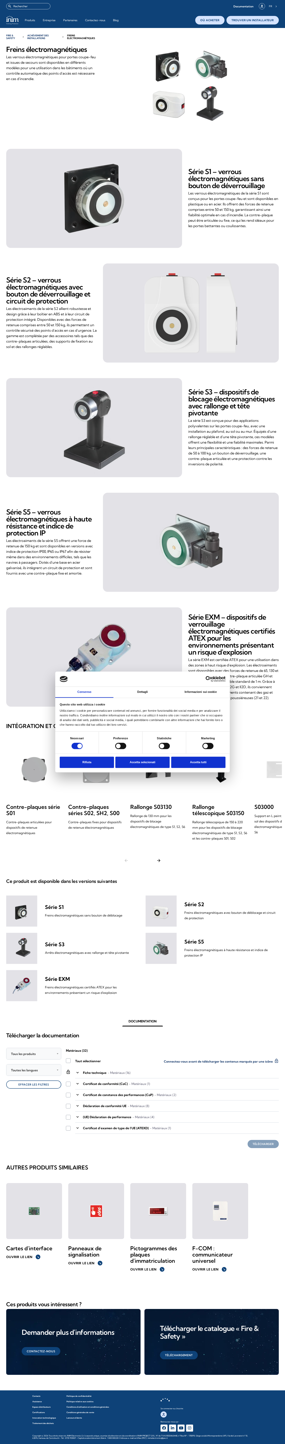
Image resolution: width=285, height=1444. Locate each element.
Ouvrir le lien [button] (23, 1257)
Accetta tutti (198, 762)
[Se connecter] (262, 6)
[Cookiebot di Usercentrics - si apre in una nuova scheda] (208, 679)
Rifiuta (86, 762)
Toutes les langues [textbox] (24, 1070)
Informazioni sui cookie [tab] (201, 691)
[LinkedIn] (172, 1428)
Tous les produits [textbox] (23, 1054)
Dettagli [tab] (142, 691)
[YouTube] (181, 1428)
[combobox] (28, 6)
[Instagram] (189, 1428)
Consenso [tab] (84, 691)
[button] (243, 6)
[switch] (120, 746)
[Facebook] (164, 1428)
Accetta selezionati (142, 762)
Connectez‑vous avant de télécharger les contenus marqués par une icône (221, 1061)
